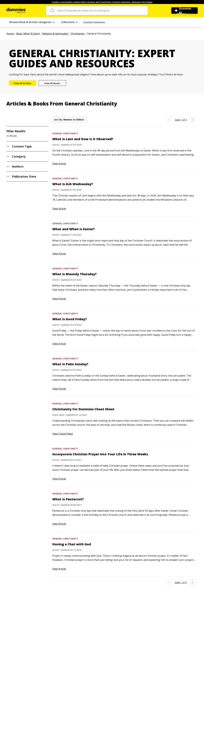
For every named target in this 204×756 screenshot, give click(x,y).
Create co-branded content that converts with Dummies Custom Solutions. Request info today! (102, 2)
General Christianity (65, 133)
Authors (17, 166)
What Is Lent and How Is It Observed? (82, 139)
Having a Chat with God (71, 544)
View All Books (52, 83)
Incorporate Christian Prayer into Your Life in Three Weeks (100, 454)
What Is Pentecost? (68, 499)
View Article (59, 163)
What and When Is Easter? (73, 229)
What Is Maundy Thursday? (74, 274)
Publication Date (24, 176)
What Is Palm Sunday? (70, 364)
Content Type (22, 146)
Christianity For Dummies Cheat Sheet (83, 409)
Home (10, 33)
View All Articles (22, 83)
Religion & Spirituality (55, 33)
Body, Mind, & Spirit (28, 33)
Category (19, 156)
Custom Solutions (94, 22)
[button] (32, 22)
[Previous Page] (169, 119)
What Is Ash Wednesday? (72, 184)
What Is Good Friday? (69, 319)
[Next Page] (192, 119)
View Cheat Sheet (62, 433)
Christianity (77, 33)
